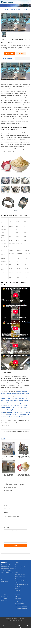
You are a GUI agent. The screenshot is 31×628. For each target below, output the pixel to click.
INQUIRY (10, 53)
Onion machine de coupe (20, 574)
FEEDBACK (21, 53)
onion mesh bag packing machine (19, 414)
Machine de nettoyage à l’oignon (21, 564)
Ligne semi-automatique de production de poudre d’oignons (23, 474)
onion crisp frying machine (13, 410)
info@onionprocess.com (23, 608)
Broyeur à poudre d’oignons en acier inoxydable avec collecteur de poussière (8, 474)
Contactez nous (4, 598)
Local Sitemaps (15, 620)
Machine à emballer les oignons (21, 584)
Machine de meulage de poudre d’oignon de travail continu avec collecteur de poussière (8, 457)
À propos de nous (4, 596)
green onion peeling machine (14, 398)
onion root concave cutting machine (16, 403)
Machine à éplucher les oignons (21, 568)
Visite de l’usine (4, 600)
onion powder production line (14, 412)
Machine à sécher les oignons (21, 578)
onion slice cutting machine (13, 407)
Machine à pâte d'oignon (20, 576)
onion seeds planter (19, 417)
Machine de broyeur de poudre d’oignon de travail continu (23, 457)
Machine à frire (18, 586)
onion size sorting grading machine (15, 393)
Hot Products (20, 620)
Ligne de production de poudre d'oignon (15, 9)
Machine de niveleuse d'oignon (21, 566)
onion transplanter (6, 417)
